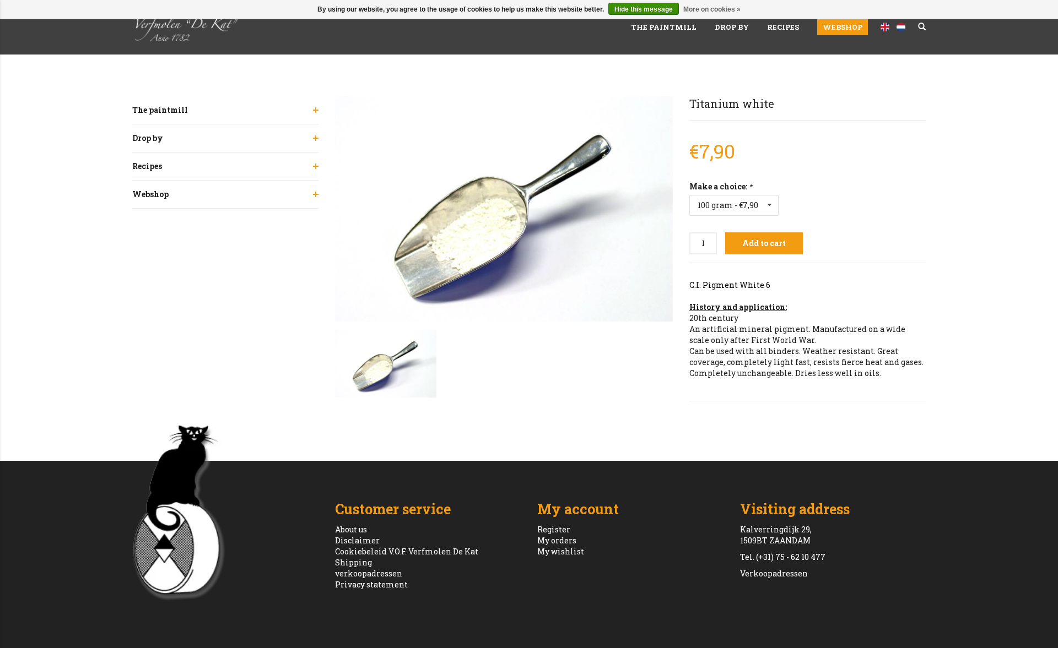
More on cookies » (712, 9)
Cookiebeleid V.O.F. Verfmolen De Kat (406, 551)
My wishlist (560, 551)
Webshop (842, 27)
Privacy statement (371, 584)
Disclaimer (357, 540)
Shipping (353, 562)
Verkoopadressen (774, 573)
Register (553, 529)
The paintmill (664, 27)
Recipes (783, 27)
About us (351, 529)
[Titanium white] (504, 209)
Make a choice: (720, 186)
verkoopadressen (368, 573)
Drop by (732, 27)
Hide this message (643, 9)
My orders (556, 540)
